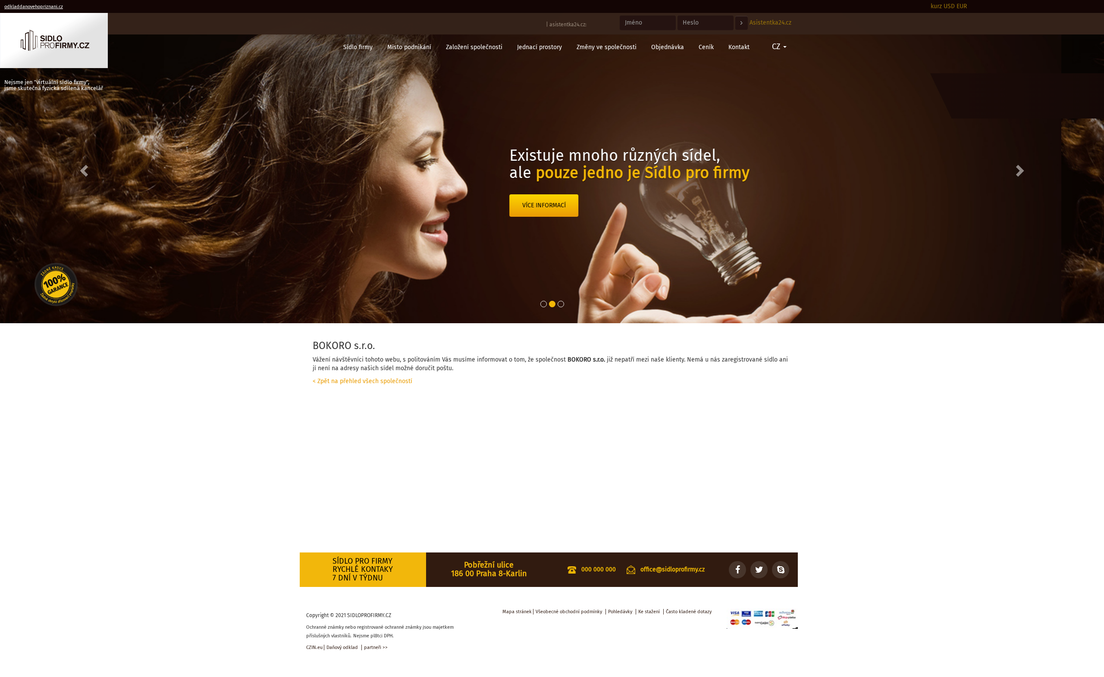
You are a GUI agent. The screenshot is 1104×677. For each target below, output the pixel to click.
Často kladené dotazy (689, 612)
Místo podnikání (409, 47)
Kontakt (739, 47)
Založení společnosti (474, 47)
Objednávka (667, 47)
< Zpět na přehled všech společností (362, 381)
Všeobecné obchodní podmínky (569, 612)
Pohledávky (620, 612)
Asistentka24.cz (770, 22)
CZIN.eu (314, 647)
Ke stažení (649, 612)
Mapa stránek (517, 612)
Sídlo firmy (358, 47)
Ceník (706, 47)
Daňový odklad (342, 647)
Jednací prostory (539, 47)
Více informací (586, 222)
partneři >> (376, 647)
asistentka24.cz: (567, 25)
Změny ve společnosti (607, 47)
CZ (777, 46)
